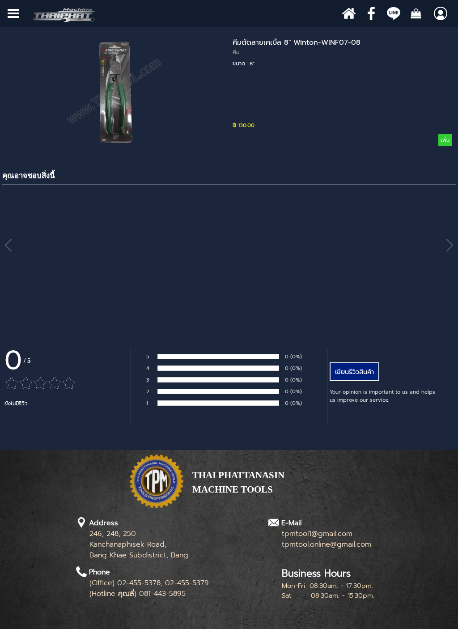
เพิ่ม (445, 140)
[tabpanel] (257, 487)
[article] (229, 92)
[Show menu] (13, 13)
